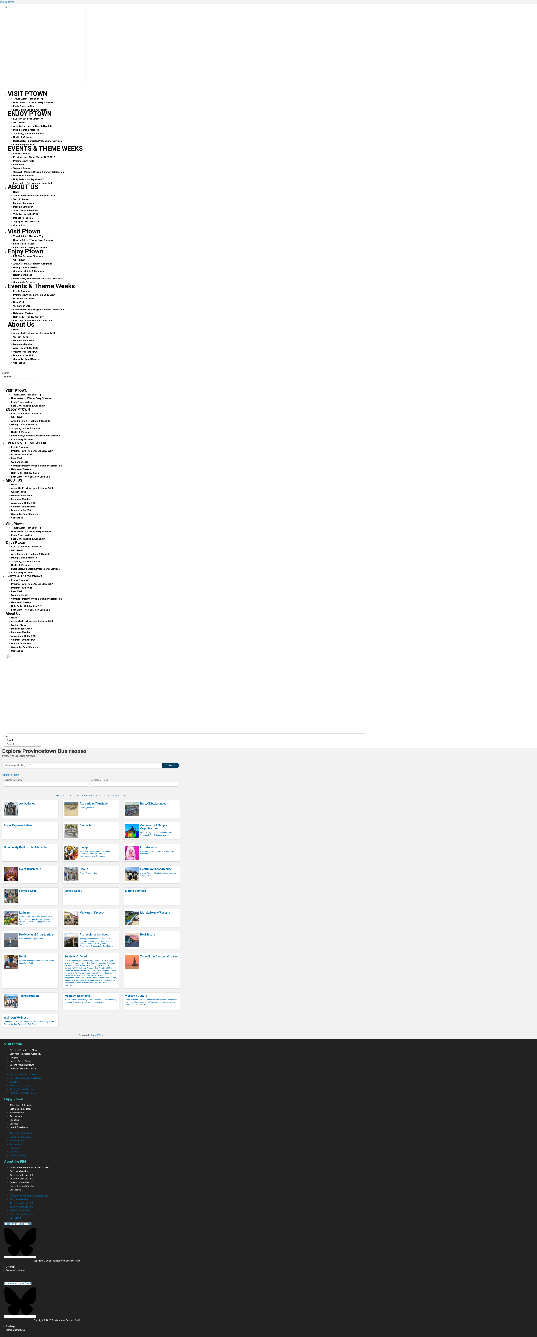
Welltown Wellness (16, 1017)
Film (172, 851)
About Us (23, 187)
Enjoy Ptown (30, 113)
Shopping (14, 1120)
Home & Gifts (28, 890)
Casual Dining (94, 851)
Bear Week (18, 164)
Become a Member (23, 206)
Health (84, 869)
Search (5, 373)
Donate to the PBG (23, 218)
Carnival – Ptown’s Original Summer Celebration (38, 172)
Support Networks (95, 1002)
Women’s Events (21, 168)
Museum (90, 807)
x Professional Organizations (31, 938)
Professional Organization (36, 934)
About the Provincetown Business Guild (34, 195)
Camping (23, 917)
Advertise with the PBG (25, 210)
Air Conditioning (85, 960)
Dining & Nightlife (132, 1000)
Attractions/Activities (94, 803)
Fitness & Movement (24, 1021)
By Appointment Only (97, 963)
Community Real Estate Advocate (25, 847)
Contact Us (19, 225)
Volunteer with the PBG (25, 214)
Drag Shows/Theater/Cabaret (157, 851)
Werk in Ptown (21, 199)
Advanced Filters (10, 774)
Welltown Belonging (77, 995)
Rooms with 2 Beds (83, 978)
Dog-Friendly (102, 965)
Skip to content (8, 1)
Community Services (22, 439)
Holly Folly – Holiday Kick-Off (28, 179)
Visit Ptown (27, 93)
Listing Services (135, 890)
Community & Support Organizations (154, 827)
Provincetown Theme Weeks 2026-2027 (34, 157)
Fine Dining (105, 851)
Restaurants (16, 1116)
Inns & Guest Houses (40, 919)
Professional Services (94, 934)
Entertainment (149, 847)
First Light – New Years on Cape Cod (30, 476)
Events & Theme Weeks (45, 148)
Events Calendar (21, 153)
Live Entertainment (79, 970)
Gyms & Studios (147, 873)
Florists (91, 941)
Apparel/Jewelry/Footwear (30, 960)
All (125, 795)
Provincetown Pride (23, 161)
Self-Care (32, 1024)
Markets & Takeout (97, 853)
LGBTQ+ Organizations (150, 832)
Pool (114, 973)
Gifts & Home (48, 960)
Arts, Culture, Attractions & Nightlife (32, 126)
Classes (83, 807)
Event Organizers (30, 869)
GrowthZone (97, 1035)
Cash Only (111, 963)
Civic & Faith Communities (75, 1000)
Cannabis (85, 825)
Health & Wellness (22, 137)
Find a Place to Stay (23, 106)
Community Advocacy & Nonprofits (101, 1000)
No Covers (92, 970)
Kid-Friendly (100, 968)
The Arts (142, 1005)
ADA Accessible (71, 960)
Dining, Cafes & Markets (26, 129)
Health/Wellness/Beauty (155, 869)
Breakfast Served (80, 963)
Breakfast (84, 851)
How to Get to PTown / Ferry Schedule (33, 102)
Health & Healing (41, 1021)
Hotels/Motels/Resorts (37, 917)
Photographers (101, 943)
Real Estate (108, 946)
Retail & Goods (131, 1005)
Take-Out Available (95, 980)
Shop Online (81, 980)
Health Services (161, 873)
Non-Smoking (103, 970)
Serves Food (110, 978)
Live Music (144, 853)
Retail (23, 956)
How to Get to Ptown (20, 1061)
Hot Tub (75, 968)
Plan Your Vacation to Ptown (24, 1050)
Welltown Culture (136, 995)
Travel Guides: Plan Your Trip (28, 98)
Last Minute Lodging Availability (28, 405)
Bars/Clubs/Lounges (153, 803)
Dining (84, 847)
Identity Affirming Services (75, 1002)
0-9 (57, 795)
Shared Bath (69, 980)
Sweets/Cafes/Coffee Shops (92, 856)
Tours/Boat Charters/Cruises (159, 956)
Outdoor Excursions (18, 1024)
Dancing (92, 965)
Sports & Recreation (88, 873)
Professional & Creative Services (161, 1002)
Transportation (29, 995)
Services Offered (75, 956)
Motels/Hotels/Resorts (155, 912)
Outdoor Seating (104, 973)
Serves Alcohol (98, 978)
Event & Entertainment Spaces (153, 1000)
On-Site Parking (74, 973)
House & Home (101, 941)
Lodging (24, 912)
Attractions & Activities (21, 1105)
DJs (142, 851)
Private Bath (69, 975)
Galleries (14, 1123)
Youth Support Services (160, 835)
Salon (148, 875)
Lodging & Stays (139, 1002)
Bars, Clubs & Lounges (20, 1109)
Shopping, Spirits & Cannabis (28, 133)
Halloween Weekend (23, 175)
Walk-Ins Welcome (89, 983)
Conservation (9, 1021)
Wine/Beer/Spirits (26, 963)
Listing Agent (73, 890)
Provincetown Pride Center (23, 1068)
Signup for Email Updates (26, 221)
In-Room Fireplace (87, 968)
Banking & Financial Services (92, 938)
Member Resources (23, 203)
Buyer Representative (18, 825)
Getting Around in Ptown (22, 1065)
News (16, 192)
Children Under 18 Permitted (76, 965)
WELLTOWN (19, 122)
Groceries (84, 853)
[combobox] (46, 784)
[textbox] (5, 783)
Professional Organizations (91, 946)
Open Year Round (89, 973)
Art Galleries (27, 803)
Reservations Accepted (86, 975)
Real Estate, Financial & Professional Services (37, 141)
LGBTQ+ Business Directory (28, 118)
